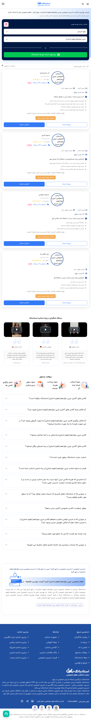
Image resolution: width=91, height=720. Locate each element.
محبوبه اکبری (46, 135)
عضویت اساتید (51, 637)
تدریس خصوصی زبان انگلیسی (58, 685)
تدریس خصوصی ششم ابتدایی (78, 688)
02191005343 (72, 701)
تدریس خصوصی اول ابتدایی (14, 685)
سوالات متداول (81, 652)
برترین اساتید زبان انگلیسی (15, 637)
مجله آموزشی (51, 642)
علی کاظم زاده (44, 254)
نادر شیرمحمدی (44, 73)
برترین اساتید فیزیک (18, 647)
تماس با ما (83, 647)
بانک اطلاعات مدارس (48, 652)
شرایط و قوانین (81, 663)
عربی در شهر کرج (43, 569)
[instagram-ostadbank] (22, 702)
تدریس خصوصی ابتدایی (36, 685)
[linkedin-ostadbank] (32, 702)
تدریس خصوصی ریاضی (80, 685)
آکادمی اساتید (51, 647)
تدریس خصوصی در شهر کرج (61, 569)
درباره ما (84, 642)
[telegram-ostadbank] (27, 702)
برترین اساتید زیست (18, 657)
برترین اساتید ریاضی (18, 642)
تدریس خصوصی (79, 569)
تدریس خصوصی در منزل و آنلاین (63, 682)
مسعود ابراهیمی (44, 195)
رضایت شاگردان (80, 637)
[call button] (6, 713)
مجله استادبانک (81, 657)
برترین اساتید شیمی (18, 652)
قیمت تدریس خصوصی (48, 657)
